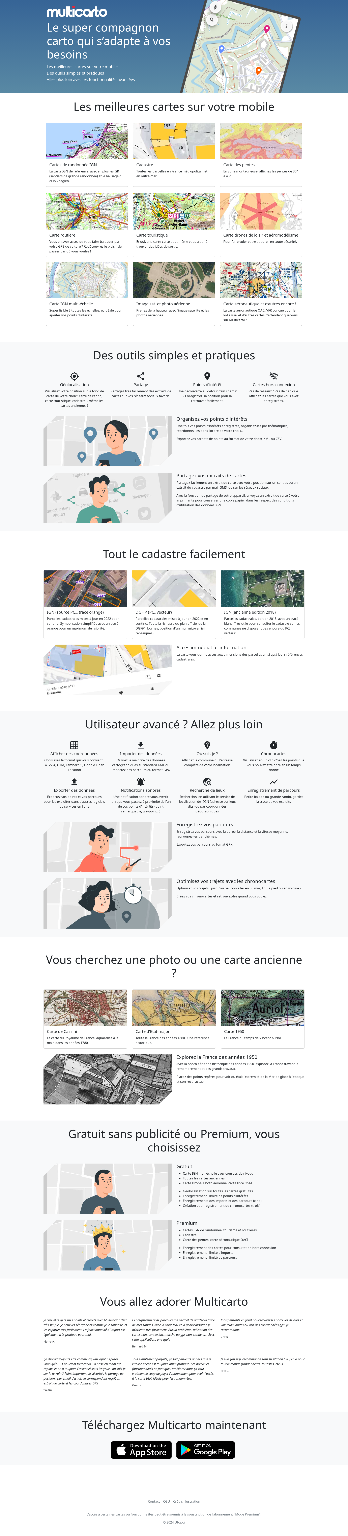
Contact (154, 1501)
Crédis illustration (186, 1501)
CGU (166, 1501)
